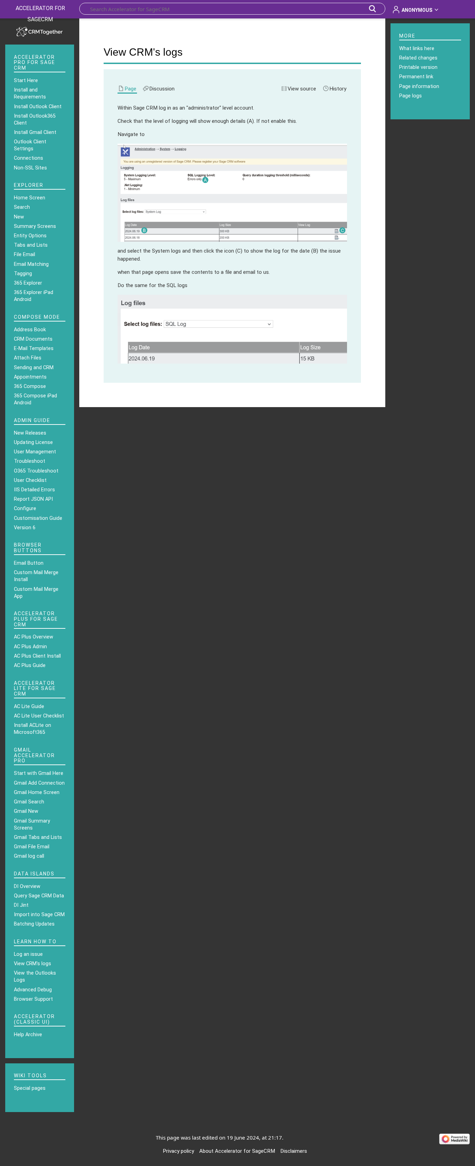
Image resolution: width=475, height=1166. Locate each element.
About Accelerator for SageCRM (237, 1151)
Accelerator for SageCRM (40, 14)
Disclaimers (293, 1151)
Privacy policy (178, 1151)
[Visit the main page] (39, 31)
